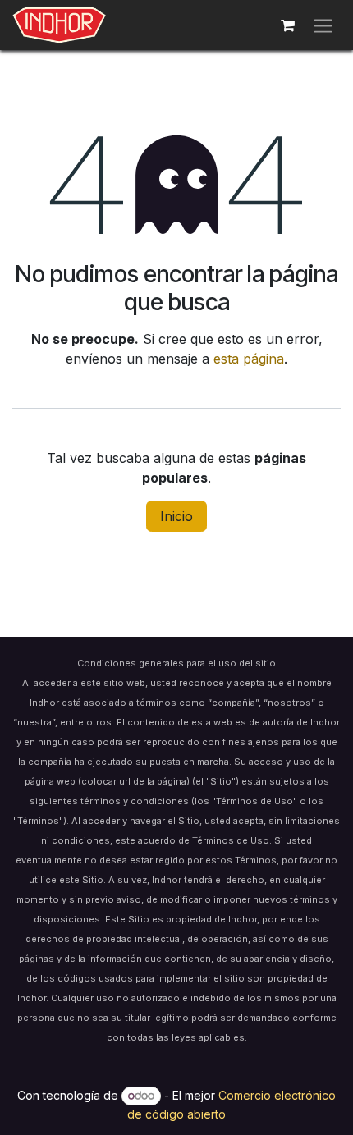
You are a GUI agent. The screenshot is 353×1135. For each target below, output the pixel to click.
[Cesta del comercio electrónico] (287, 25)
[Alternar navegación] (323, 25)
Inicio (176, 516)
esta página (248, 358)
